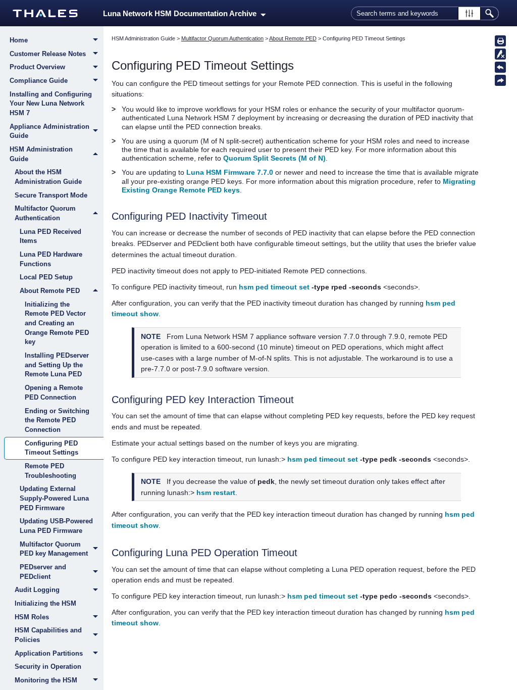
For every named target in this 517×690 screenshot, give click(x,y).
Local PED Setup (46, 277)
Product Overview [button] (37, 67)
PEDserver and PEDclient (43, 571)
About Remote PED (50, 290)
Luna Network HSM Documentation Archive (182, 14)
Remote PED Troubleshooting (50, 470)
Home (19, 40)
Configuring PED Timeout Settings (51, 448)
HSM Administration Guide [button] (41, 154)
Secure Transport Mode (51, 195)
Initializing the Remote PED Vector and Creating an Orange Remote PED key (57, 323)
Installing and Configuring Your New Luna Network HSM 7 (51, 103)
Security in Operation (48, 666)
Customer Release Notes (48, 54)
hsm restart (215, 492)
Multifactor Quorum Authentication (45, 213)
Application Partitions (49, 653)
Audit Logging (37, 590)
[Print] (500, 40)
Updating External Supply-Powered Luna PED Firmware (54, 498)
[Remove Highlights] (500, 54)
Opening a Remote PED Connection (54, 392)
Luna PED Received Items (50, 236)
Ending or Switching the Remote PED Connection (57, 420)
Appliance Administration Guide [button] (49, 131)
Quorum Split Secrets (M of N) (274, 158)
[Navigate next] (500, 80)
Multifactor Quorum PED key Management (54, 549)
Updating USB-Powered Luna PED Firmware (56, 525)
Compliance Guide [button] (39, 80)
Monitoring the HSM (46, 680)
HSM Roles (32, 617)
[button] (469, 13)
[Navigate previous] (500, 67)
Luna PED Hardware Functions (51, 259)
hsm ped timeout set (274, 287)
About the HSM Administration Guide (48, 176)
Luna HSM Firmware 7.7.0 (229, 172)
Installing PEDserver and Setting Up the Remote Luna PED (57, 365)
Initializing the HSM (45, 603)
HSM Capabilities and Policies (48, 635)
